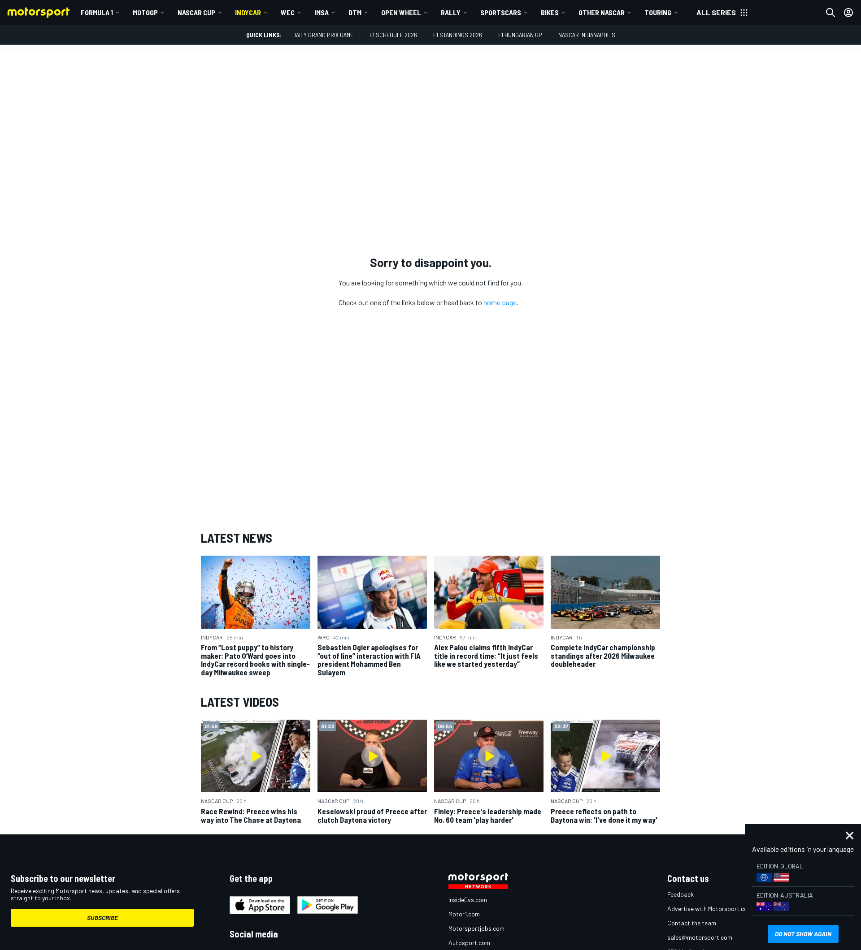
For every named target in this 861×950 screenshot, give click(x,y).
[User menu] (848, 13)
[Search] (830, 13)
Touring (657, 12)
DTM (354, 12)
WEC (288, 12)
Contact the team (691, 923)
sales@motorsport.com (699, 937)
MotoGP (145, 12)
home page (500, 302)
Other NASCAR (601, 12)
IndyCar (248, 12)
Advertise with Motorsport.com (709, 908)
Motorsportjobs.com (476, 928)
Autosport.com (469, 942)
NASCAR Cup (196, 12)
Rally (451, 12)
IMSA (321, 12)
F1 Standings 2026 (457, 35)
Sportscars (500, 12)
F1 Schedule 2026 (393, 35)
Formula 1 (97, 12)
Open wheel (401, 12)
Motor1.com (464, 914)
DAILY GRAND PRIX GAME (322, 35)
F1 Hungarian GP (520, 35)
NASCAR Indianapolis (586, 35)
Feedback (680, 894)
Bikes (550, 12)
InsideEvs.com (467, 899)
